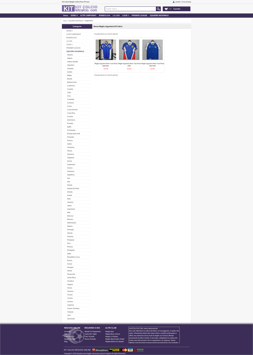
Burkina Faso (71, 82)
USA (68, 315)
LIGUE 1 (125, 15)
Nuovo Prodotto (90, 339)
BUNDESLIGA (104, 15)
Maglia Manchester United (114, 339)
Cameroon (70, 86)
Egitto (68, 127)
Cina (68, 96)
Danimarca (70, 120)
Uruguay (69, 312)
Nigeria (69, 226)
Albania (69, 55)
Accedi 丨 (178, 2)
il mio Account (69, 336)
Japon (69, 206)
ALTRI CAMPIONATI (88, 15)
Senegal (69, 267)
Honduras (70, 171)
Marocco (69, 216)
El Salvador (71, 130)
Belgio (69, 75)
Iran (68, 178)
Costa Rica (70, 113)
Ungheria (70, 305)
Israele (69, 195)
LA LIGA (116, 15)
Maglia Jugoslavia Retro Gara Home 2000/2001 (106, 65)
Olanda (69, 233)
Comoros (70, 103)
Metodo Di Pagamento (93, 331)
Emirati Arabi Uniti (73, 134)
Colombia (70, 99)
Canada (69, 89)
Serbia (69, 271)
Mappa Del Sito (69, 339)
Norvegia (70, 230)
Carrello (176, 9)
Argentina (70, 65)
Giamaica (70, 154)
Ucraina (69, 302)
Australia (70, 68)
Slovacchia (70, 274)
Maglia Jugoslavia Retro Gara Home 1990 (129, 65)
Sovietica (70, 281)
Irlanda (69, 185)
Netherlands (71, 223)
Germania (70, 147)
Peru (68, 243)
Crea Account (186, 2)
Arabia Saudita (72, 62)
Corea (69, 106)
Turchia (69, 298)
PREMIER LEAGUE (139, 15)
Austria (69, 72)
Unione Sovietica (72, 308)
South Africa (71, 278)
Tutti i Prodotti (89, 336)
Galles (69, 144)
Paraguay (70, 240)
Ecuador (69, 123)
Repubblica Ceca (73, 257)
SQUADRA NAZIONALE (76, 20)
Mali (68, 212)
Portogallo (70, 250)
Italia (68, 199)
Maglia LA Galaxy (111, 336)
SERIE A (74, 15)
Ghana (69, 151)
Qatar (68, 254)
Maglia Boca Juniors (112, 334)
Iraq (68, 182)
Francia (69, 140)
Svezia (69, 288)
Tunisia (69, 295)
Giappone (70, 158)
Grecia (69, 161)
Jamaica (69, 202)
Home (65, 15)
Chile (68, 92)
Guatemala (70, 164)
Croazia (69, 116)
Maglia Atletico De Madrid (114, 341)
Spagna (69, 284)
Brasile (69, 79)
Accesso (67, 331)
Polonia (69, 247)
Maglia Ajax (109, 331)
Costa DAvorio (72, 110)
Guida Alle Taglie (91, 334)
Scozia (69, 264)
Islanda (69, 192)
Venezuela (70, 319)
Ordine (66, 334)
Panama (69, 236)
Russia (69, 260)
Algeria (69, 58)
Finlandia (70, 137)
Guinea (69, 168)
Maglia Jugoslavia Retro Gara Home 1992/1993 (152, 65)
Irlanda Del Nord (72, 188)
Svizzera (69, 291)
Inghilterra (70, 175)
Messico (69, 219)
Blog (66, 341)
